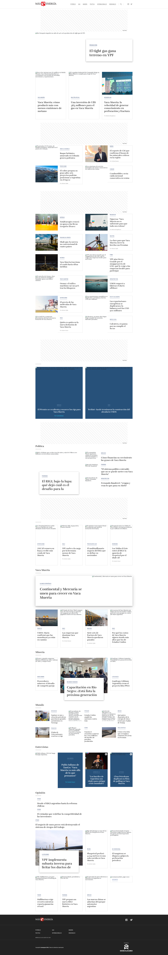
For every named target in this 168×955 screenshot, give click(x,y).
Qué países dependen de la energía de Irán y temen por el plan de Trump (124, 719)
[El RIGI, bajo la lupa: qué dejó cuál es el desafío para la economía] (59, 469)
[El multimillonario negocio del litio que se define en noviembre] (96, 533)
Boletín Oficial (75, 97)
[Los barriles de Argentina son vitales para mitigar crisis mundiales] (96, 761)
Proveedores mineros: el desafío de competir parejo (46, 683)
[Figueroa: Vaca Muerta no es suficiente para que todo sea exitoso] (96, 222)
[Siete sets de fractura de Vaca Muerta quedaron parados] (96, 618)
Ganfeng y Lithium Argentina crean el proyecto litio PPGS (121, 683)
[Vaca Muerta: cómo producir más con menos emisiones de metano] (51, 83)
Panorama (45, 476)
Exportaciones (63, 297)
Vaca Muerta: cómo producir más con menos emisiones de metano (50, 107)
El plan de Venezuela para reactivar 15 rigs (57, 734)
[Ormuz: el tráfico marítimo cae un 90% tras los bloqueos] (46, 284)
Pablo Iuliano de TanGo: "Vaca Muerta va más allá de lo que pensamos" (70, 770)
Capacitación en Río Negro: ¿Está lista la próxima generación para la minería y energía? (82, 694)
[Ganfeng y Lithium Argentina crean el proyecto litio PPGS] (121, 666)
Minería (85, 4)
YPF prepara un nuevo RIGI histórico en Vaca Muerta (69, 902)
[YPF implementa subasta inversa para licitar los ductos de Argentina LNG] (59, 848)
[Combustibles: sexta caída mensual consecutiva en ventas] (96, 174)
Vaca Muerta (41, 97)
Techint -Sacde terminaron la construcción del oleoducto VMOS (109, 410)
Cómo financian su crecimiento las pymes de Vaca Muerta (116, 458)
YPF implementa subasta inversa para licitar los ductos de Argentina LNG (57, 865)
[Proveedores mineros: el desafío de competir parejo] (47, 666)
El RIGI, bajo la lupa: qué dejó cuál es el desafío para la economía (57, 487)
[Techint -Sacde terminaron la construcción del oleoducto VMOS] (109, 384)
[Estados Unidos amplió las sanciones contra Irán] (76, 716)
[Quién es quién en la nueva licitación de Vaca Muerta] (46, 324)
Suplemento (115, 879)
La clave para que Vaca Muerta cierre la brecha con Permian (120, 242)
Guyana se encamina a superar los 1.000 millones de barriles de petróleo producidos (91, 736)
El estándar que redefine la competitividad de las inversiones (59, 815)
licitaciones (45, 854)
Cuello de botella (122, 727)
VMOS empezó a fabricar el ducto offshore (117, 285)
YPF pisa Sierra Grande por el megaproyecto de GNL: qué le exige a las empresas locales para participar (120, 265)
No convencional (116, 849)
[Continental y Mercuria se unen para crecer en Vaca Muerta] (112, 591)
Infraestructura (114, 279)
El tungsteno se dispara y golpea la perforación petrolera (120, 857)
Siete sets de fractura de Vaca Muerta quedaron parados (95, 636)
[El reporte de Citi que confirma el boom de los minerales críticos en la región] (96, 153)
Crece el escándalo (65, 148)
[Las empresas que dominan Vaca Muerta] (71, 618)
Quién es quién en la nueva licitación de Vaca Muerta (69, 324)
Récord (89, 849)
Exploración (54, 711)
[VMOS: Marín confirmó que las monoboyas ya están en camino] (47, 618)
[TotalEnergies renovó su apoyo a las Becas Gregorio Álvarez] (46, 222)
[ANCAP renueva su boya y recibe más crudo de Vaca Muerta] (47, 533)
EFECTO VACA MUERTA (115, 296)
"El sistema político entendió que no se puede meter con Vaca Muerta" (117, 471)
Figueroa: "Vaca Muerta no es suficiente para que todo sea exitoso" (118, 222)
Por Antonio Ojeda (64, 183)
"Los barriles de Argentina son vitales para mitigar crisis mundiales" (96, 780)
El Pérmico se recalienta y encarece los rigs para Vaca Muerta (59, 410)
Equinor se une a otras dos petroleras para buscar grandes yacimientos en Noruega (58, 719)
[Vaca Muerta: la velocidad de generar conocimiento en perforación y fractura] (117, 83)
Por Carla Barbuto (59, 416)
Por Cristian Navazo (114, 161)
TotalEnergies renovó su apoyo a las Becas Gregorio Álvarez (69, 224)
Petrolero (86, 711)
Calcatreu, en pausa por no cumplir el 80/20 (118, 326)
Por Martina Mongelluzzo (109, 115)
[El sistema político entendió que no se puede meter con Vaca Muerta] (92, 469)
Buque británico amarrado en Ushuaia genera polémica (69, 155)
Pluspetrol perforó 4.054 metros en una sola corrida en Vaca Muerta (96, 857)
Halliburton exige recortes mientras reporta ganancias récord (45, 902)
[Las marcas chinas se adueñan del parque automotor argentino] (96, 884)
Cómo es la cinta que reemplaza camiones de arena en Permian (124, 734)
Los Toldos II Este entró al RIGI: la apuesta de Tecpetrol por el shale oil (120, 553)
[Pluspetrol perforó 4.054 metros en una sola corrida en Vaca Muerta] (96, 838)
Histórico (62, 257)
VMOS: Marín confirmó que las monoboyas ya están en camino (46, 636)
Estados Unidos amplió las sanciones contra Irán (90, 718)
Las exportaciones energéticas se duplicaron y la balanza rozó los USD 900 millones (119, 306)
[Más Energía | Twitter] (131, 4)
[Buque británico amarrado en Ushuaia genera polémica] (46, 153)
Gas (79, 4)
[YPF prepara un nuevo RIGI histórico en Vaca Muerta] (71, 884)
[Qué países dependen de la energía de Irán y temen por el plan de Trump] (109, 716)
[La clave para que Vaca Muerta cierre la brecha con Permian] (96, 242)
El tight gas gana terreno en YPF (102, 53)
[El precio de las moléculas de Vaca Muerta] (46, 304)
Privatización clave (92, 544)
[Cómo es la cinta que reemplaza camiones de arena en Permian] (109, 732)
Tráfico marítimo (64, 279)
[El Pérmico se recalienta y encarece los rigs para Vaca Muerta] (59, 384)
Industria (112, 236)
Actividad (121, 772)
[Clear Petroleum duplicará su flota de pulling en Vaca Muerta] (121, 761)
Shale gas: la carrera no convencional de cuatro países (69, 244)
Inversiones (115, 544)
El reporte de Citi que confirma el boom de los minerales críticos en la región (119, 154)
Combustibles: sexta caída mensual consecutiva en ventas (119, 175)
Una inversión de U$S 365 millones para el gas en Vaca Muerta (83, 105)
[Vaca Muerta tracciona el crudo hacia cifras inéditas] (46, 262)
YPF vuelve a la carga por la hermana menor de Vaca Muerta (71, 551)
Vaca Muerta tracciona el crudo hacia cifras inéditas (70, 264)
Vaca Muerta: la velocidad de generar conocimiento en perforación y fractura (117, 107)
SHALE (63, 628)
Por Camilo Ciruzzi (64, 330)
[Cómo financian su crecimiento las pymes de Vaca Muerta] (92, 457)
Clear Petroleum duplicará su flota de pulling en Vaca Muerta (121, 780)
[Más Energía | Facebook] (128, 4)
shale (61, 318)
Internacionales (102, 4)
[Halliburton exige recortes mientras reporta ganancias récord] (47, 884)
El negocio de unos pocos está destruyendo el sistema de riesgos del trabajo (57, 825)
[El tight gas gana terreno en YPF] (84, 50)
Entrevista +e (96, 772)
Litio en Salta (115, 676)
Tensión (39, 895)
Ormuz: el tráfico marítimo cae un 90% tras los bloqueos (69, 285)
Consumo (112, 169)
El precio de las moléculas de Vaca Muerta (68, 304)
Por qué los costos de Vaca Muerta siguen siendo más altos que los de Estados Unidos (120, 637)
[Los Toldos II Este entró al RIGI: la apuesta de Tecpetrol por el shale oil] (121, 533)
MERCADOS (103, 453)
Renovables (112, 4)
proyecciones (63, 166)
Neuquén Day (107, 97)
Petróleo (73, 4)
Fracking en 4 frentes (65, 237)
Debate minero (40, 676)
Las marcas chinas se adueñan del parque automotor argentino (96, 902)
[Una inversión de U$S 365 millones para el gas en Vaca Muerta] (84, 83)
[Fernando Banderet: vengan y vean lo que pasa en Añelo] (92, 482)
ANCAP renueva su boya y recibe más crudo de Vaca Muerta (45, 551)
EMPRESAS (62, 217)
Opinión (39, 798)
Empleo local (113, 319)
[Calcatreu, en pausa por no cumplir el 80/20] (96, 324)
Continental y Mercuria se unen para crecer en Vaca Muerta (61, 593)
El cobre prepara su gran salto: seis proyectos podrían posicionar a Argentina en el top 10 (70, 175)
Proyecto (39, 628)
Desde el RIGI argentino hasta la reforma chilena (57, 804)
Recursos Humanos (72, 682)
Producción (93, 45)
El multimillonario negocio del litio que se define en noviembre (96, 551)
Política (92, 4)
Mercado (59, 405)
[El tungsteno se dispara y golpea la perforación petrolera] (121, 838)
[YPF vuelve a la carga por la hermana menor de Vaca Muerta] (71, 533)
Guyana (86, 727)
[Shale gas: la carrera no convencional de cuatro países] (46, 242)
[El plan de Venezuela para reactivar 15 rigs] (42, 732)
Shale (63, 544)
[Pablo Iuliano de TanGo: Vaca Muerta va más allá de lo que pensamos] (46, 770)
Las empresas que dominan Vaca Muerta (70, 635)
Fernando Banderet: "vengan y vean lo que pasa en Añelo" (115, 484)
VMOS (109, 405)
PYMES (111, 254)
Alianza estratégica (45, 583)
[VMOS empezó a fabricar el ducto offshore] (96, 284)
